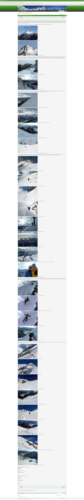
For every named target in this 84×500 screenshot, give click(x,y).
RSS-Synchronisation (38, 498)
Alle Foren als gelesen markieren (33, 498)
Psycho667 (21, 486)
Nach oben (25, 498)
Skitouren (29, 12)
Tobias (31, 19)
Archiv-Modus (28, 498)
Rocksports (23, 498)
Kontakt (20, 498)
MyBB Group (29, 499)
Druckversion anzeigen (20, 495)
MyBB (25, 499)
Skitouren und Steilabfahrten (25, 12)
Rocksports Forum (19, 12)
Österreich (31, 12)
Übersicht (22, 12)
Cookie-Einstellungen (42, 498)
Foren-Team (19, 498)
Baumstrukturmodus (64, 15)
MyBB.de (22, 499)
